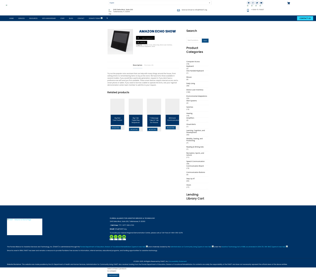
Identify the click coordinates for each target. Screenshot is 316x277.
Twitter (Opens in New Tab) (257, 3)
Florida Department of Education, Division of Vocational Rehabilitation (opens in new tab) (113, 247)
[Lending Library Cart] (288, 3)
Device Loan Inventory (166, 45)
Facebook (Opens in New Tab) (249, 3)
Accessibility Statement (178, 261)
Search (205, 40)
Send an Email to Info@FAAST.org (194, 10)
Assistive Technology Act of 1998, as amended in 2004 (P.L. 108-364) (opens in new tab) (253, 247)
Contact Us (305, 18)
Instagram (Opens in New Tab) (253, 3)
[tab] (137, 65)
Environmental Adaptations (143, 46)
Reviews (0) (148, 65)
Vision (153, 46)
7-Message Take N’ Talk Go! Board (154, 120)
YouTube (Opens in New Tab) (261, 3)
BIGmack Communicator (172, 119)
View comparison (113, 275)
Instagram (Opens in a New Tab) (116, 237)
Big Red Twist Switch (117, 119)
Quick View (116, 127)
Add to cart (117, 107)
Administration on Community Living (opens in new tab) (191, 247)
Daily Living (156, 45)
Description (137, 65)
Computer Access (147, 45)
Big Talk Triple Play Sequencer (136, 120)
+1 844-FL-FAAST (257, 10)
